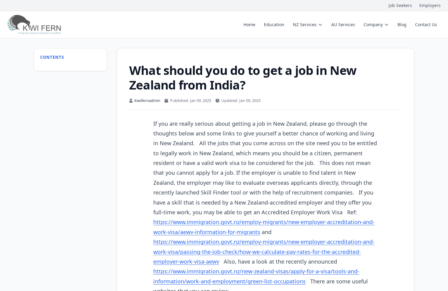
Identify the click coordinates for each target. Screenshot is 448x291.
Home (249, 24)
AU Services (343, 24)
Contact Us (426, 24)
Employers (430, 5)
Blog (402, 24)
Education (274, 24)
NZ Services (305, 24)
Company (373, 24)
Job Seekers (400, 5)
